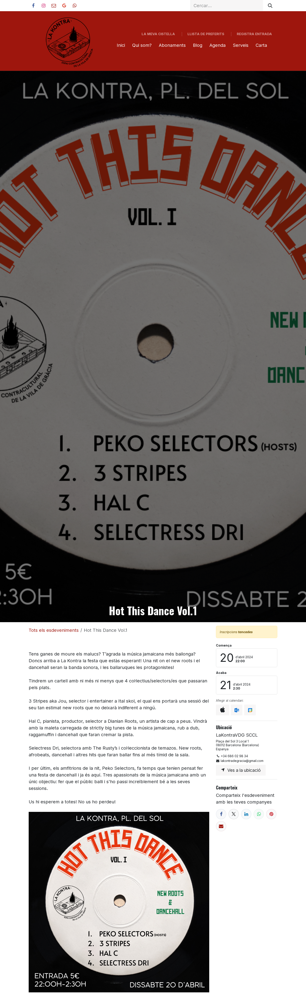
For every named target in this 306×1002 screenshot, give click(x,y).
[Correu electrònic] (221, 826)
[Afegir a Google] (250, 710)
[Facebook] (221, 814)
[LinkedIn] (246, 814)
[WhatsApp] (259, 814)
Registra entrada (254, 34)
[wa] (74, 5)
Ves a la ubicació (243, 770)
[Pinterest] (271, 814)
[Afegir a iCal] (222, 710)
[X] (233, 814)
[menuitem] (121, 45)
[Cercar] (270, 5)
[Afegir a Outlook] (236, 710)
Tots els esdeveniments (54, 630)
